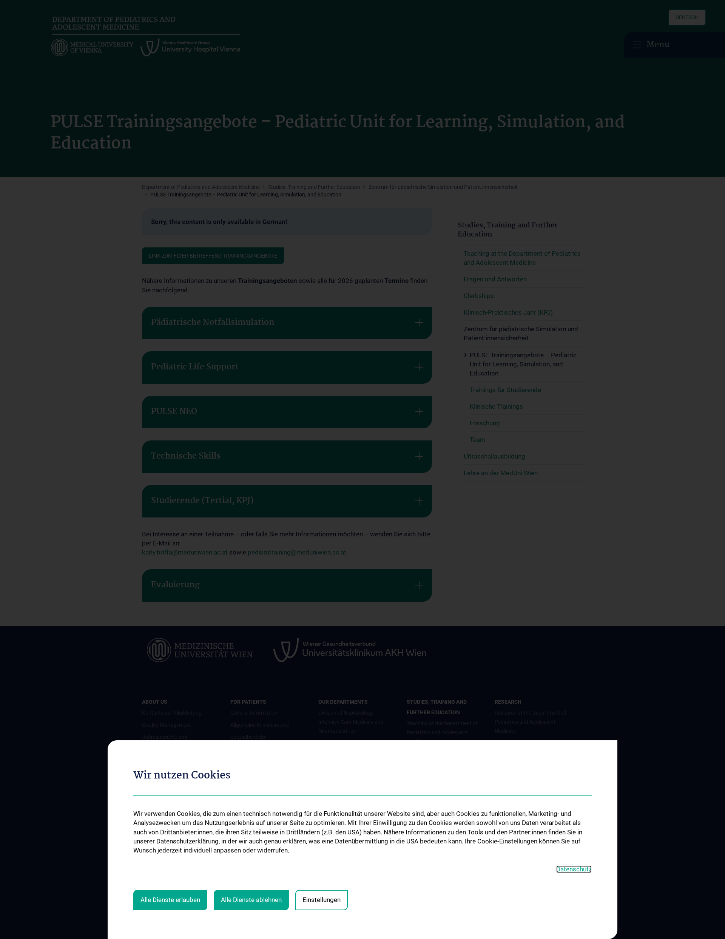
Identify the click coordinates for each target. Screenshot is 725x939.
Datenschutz (574, 869)
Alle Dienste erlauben (170, 899)
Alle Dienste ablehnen (251, 899)
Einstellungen (321, 899)
